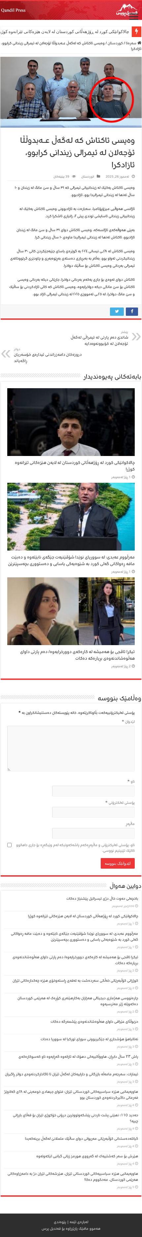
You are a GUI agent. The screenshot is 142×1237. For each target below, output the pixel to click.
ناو (131, 781)
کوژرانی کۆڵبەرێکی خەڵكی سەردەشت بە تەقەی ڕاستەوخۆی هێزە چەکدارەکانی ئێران (75, 980)
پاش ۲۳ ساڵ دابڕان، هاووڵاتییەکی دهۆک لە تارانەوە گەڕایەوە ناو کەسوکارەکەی (78, 1056)
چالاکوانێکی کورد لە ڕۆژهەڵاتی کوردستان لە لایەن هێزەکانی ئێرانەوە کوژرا (83, 916)
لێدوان (128, 721)
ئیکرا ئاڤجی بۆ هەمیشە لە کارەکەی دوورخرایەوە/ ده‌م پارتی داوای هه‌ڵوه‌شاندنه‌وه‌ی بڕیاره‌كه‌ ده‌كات (77, 655)
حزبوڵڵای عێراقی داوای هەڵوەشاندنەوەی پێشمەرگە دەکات (93, 1021)
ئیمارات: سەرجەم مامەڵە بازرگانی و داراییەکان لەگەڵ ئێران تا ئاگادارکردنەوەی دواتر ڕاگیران (71, 1074)
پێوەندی (60, 1222)
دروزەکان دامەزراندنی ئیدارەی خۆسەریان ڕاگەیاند (48, 355)
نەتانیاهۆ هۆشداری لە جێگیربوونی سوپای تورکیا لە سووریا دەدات (89, 1039)
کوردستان (115, 43)
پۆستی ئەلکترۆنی (120, 802)
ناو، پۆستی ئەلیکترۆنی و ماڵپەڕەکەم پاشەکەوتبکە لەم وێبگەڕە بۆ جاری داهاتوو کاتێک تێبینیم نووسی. (75, 847)
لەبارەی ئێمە (79, 1222)
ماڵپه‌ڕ (130, 824)
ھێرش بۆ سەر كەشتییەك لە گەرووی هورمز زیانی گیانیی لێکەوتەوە (87, 1156)
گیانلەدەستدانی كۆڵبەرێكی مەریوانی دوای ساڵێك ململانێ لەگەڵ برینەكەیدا (81, 1138)
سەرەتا (131, 43)
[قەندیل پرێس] (71, 10)
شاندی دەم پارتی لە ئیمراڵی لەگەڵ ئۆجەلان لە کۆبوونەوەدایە (99, 338)
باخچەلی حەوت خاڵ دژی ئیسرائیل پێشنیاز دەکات (102, 898)
